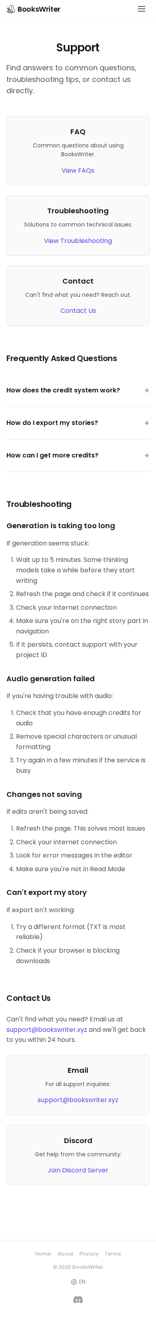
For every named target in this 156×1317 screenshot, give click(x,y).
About (65, 1253)
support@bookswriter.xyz (46, 1029)
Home (43, 1253)
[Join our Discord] (78, 1301)
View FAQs (78, 170)
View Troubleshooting (78, 240)
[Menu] (142, 9)
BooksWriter (39, 9)
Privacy (89, 1253)
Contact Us (78, 310)
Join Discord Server (78, 1170)
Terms (113, 1253)
